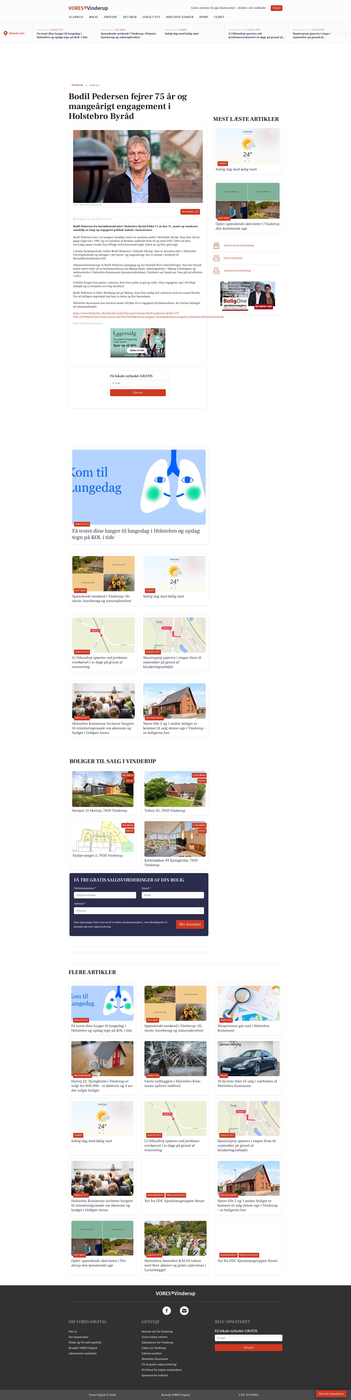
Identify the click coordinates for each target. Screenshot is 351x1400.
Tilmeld (276, 8)
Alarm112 (76, 17)
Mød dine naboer (179, 17)
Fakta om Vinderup (154, 1348)
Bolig (93, 17)
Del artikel (188, 211)
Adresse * (80, 903)
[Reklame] (137, 342)
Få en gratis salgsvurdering (159, 1364)
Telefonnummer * (85, 888)
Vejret (219, 17)
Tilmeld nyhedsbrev (331, 1394)
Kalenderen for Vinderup (157, 1342)
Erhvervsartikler (152, 1353)
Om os (73, 1331)
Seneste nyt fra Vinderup (157, 1331)
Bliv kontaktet (190, 924)
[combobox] (76, 910)
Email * (146, 888)
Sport (203, 17)
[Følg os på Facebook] (166, 1310)
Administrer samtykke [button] (83, 1353)
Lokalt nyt (151, 17)
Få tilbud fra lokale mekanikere (162, 1370)
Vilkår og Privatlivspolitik (85, 1342)
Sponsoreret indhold (155, 1375)
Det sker (130, 17)
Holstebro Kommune (155, 1359)
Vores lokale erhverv (155, 1337)
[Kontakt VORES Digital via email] (184, 1310)
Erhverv (110, 17)
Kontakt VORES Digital (83, 1348)
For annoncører (78, 1337)
